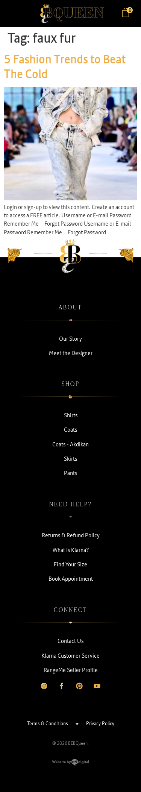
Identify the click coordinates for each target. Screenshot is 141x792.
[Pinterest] (79, 686)
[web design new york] (70, 764)
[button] (15, 14)
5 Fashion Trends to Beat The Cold (65, 66)
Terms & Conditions (47, 723)
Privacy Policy (100, 723)
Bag (129, 10)
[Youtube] (97, 686)
